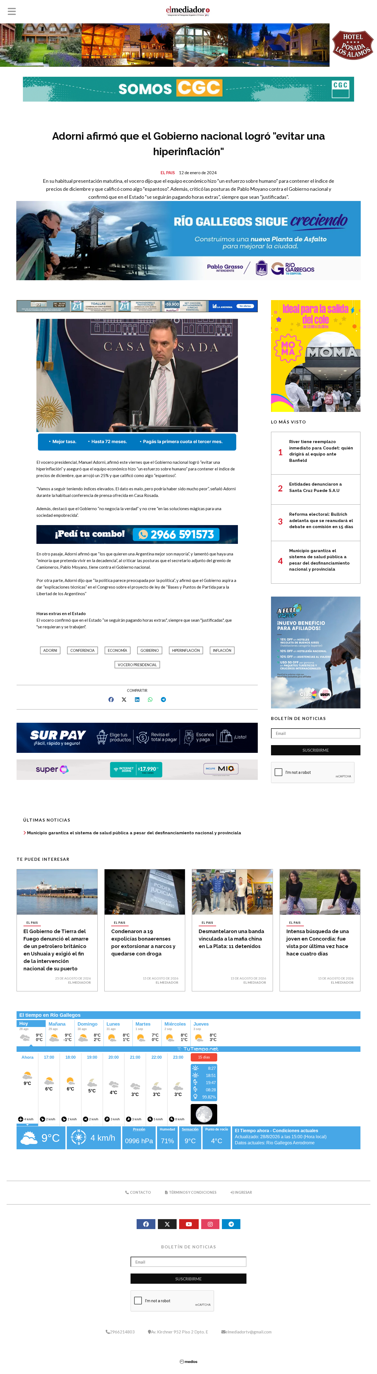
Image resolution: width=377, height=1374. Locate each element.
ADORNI (50, 650)
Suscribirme (315, 750)
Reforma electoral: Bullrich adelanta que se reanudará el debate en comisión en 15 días (321, 520)
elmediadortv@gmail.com (248, 1331)
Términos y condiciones (192, 1192)
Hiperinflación (186, 650)
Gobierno (149, 650)
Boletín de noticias (298, 718)
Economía (117, 650)
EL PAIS (168, 172)
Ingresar (243, 1192)
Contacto (140, 1192)
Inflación (222, 650)
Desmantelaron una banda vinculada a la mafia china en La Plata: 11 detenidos (231, 938)
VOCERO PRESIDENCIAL (137, 665)
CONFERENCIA (82, 650)
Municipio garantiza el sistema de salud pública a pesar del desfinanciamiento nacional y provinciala (134, 832)
